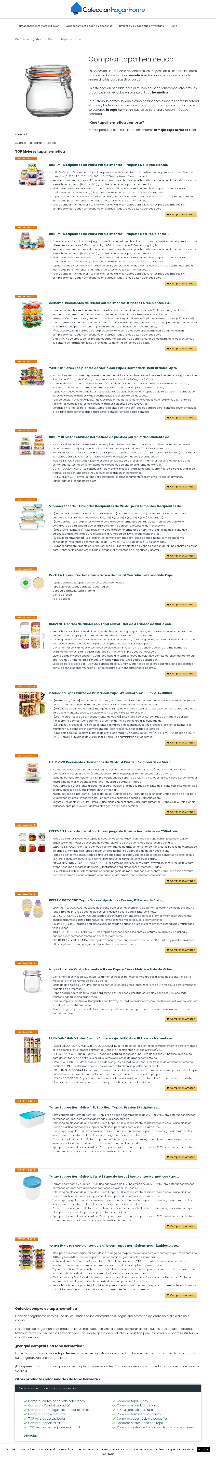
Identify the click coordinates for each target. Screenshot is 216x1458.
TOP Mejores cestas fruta (135, 1410)
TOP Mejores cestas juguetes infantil (54, 1427)
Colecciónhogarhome (30, 39)
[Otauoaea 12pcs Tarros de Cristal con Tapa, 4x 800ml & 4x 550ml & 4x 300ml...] (32, 704)
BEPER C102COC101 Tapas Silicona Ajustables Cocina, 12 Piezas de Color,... (107, 900)
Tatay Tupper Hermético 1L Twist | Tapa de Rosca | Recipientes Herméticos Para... (114, 1177)
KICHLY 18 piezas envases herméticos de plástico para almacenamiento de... (110, 437)
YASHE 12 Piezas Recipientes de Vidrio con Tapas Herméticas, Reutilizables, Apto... (114, 368)
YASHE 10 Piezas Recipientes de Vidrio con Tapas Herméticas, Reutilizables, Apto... (114, 1246)
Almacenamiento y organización (39, 26)
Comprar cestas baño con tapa (140, 1423)
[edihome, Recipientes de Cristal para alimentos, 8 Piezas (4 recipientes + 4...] (32, 314)
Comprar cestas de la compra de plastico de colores (155, 1427)
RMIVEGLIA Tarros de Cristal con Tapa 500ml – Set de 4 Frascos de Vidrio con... (111, 624)
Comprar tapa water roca (47, 1414)
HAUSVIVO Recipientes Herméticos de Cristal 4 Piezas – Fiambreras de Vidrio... (111, 762)
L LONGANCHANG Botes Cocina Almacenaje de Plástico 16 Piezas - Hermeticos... (112, 1038)
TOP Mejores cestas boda (46, 1419)
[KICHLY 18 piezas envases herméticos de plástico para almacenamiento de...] (32, 445)
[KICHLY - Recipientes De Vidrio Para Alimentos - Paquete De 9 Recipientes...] (32, 241)
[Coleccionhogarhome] (108, 9)
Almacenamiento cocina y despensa (89, 26)
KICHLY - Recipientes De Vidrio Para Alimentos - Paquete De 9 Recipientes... (109, 234)
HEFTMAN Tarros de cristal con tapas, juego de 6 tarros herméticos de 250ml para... (115, 831)
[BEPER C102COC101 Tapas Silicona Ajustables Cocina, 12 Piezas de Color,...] (32, 908)
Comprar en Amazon (182, 214)
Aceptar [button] (203, 1449)
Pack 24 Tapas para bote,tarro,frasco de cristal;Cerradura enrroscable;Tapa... (112, 575)
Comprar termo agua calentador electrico (59, 1410)
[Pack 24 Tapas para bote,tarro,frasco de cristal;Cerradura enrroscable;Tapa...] (32, 586)
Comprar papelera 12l (44, 1423)
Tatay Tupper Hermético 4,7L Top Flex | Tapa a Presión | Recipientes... (104, 1107)
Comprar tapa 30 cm (132, 1401)
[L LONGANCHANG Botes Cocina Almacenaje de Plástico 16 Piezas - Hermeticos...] (32, 1049)
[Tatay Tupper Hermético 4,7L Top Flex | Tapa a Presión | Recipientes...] (32, 1118)
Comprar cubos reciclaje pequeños (142, 1419)
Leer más (108, 1454)
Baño (174, 26)
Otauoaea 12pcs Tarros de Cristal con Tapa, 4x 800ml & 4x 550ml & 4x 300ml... (112, 693)
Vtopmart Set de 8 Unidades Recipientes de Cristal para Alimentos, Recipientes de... (116, 506)
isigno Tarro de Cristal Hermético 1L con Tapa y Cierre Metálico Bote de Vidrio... (112, 969)
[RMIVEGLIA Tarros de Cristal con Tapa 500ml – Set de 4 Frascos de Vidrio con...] (32, 635)
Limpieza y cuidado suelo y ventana (141, 26)
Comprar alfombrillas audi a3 (49, 1405)
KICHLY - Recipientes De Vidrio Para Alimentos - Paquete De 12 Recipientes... (109, 165)
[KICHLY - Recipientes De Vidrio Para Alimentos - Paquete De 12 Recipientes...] (32, 174)
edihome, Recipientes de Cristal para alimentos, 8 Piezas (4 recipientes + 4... (110, 303)
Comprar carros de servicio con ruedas (56, 1401)
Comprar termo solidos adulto (139, 1414)
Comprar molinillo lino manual (138, 1405)
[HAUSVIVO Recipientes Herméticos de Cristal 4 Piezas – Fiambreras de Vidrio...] (32, 773)
